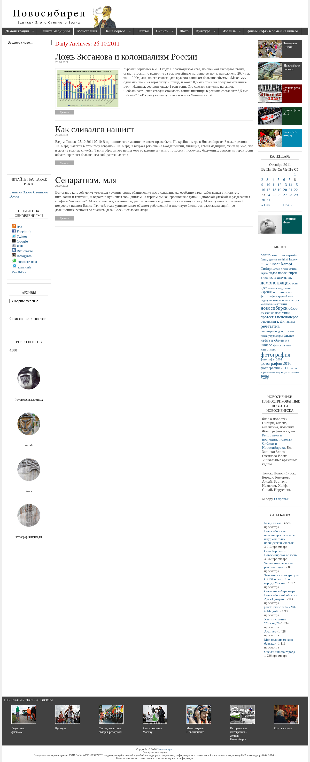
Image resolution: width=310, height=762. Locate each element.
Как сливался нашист (94, 129)
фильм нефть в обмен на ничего (273, 31)
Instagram (24, 256)
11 (274, 185)
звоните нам (27, 262)
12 (279, 185)
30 (263, 200)
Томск (28, 491)
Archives (270, 631)
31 (268, 200)
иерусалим (284, 288)
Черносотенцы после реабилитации (278, 565)
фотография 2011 (274, 368)
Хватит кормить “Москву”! (275, 621)
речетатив (270, 326)
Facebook (23, 232)
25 (274, 195)
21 (290, 190)
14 (290, 185)
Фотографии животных (29, 399)
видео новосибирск (283, 273)
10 (268, 185)
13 (285, 185)
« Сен (265, 205)
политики (282, 313)
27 (285, 195)
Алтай (28, 445)
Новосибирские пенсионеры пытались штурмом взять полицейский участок (279, 537)
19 (279, 190)
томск (264, 335)
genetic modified (278, 259)
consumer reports (284, 255)
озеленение (267, 313)
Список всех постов (27, 318)
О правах (281, 499)
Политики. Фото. (289, 220)
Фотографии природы (29, 537)
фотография (275, 354)
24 (268, 195)
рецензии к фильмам (278, 321)
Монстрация (87, 31)
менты (277, 300)
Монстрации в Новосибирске (195, 730)
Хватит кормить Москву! (152, 730)
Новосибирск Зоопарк (292, 67)
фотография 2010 (276, 363)
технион (290, 331)
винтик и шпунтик (276, 277)
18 (274, 190)
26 (279, 195)
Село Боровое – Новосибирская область (280, 553)
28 (290, 195)
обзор (293, 308)
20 (285, 190)
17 (268, 190)
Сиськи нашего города (279, 652)
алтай (276, 269)
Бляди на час (272, 523)
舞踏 (265, 377)
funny (264, 259)
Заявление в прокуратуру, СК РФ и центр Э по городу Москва (281, 579)
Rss (19, 227)
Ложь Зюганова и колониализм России (126, 56)
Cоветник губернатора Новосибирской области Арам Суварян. (280, 595)
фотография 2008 (271, 359)
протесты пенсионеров (280, 317)
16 (263, 190)
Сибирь (160, 31)
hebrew (293, 259)
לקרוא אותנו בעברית (290, 134)
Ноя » (287, 205)
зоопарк (272, 288)
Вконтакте (24, 251)
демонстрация (276, 283)
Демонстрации (15, 31)
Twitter (21, 236)
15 (296, 185)
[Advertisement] (182, 14)
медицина (266, 300)
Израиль (227, 31)
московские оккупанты (274, 303)
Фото (184, 31)
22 (296, 190)
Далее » (64, 112)
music (265, 264)
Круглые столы (283, 728)
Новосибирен (165, 749)
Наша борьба (113, 31)
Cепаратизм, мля (86, 179)
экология (293, 372)
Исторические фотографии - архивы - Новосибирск (238, 734)
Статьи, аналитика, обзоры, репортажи (110, 730)
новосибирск (274, 308)
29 (296, 195)
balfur (265, 255)
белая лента (289, 269)
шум (284, 372)
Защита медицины (55, 31)
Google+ (23, 241)
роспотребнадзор (273, 331)
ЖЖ (19, 246)
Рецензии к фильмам (18, 730)
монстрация (290, 300)
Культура (201, 31)
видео (264, 273)
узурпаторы (275, 335)
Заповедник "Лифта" (290, 45)
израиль (266, 292)
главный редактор (21, 269)
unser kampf (281, 263)
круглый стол (285, 296)
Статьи (143, 31)
